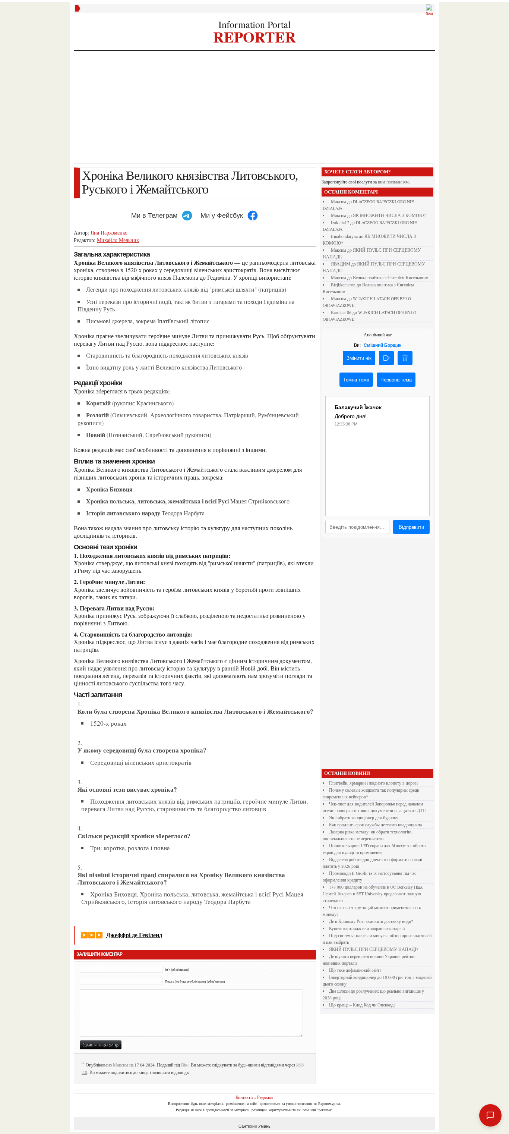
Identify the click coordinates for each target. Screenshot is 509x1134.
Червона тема (396, 380)
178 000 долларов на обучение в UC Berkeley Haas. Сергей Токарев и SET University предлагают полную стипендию (373, 893)
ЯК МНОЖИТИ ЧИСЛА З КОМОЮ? (389, 215)
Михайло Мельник (118, 240)
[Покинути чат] (386, 358)
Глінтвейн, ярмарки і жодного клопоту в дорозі (373, 783)
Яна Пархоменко (109, 232)
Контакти (244, 1097)
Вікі (185, 1065)
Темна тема (356, 380)
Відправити (411, 527)
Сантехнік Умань (254, 1126)
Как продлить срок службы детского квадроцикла (375, 824)
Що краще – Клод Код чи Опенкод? (362, 1005)
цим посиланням (393, 182)
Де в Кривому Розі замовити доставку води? (371, 921)
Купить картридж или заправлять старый (367, 928)
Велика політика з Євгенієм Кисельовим (391, 277)
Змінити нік (359, 358)
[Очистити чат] (405, 358)
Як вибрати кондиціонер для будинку (363, 817)
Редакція (265, 1097)
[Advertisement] (254, 107)
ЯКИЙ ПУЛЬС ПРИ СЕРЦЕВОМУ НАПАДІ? (373, 949)
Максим (120, 1065)
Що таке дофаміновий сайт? (355, 970)
